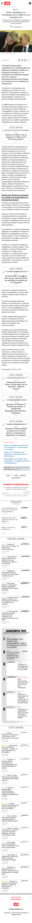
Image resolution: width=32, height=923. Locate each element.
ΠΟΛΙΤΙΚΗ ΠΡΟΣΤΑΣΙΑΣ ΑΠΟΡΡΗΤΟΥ (20, 495)
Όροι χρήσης (7, 912)
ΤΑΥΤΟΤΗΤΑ (16, 897)
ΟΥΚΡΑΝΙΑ (23, 475)
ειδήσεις (18, 469)
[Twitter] (30, 50)
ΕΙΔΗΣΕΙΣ (8, 6)
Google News (23, 467)
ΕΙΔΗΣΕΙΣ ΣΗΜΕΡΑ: (9, 442)
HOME (3, 6)
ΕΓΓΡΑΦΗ (26, 492)
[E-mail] (25, 60)
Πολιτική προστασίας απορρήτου (20, 912)
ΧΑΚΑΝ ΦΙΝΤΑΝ (16, 478)
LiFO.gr (15, 467)
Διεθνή (12, 6)
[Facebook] (28, 50)
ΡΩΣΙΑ (16, 475)
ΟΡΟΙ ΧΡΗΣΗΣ (7, 495)
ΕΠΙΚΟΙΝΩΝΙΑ (16, 899)
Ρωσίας (25, 79)
